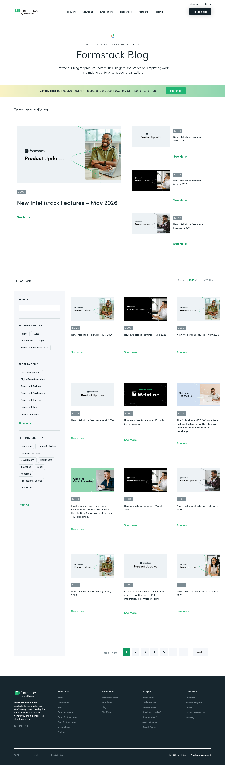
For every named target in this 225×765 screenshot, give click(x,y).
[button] (70, 11)
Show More (25, 423)
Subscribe (175, 90)
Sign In (208, 3)
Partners (143, 11)
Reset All (24, 504)
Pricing (159, 11)
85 (183, 652)
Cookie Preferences (195, 712)
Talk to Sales (200, 11)
